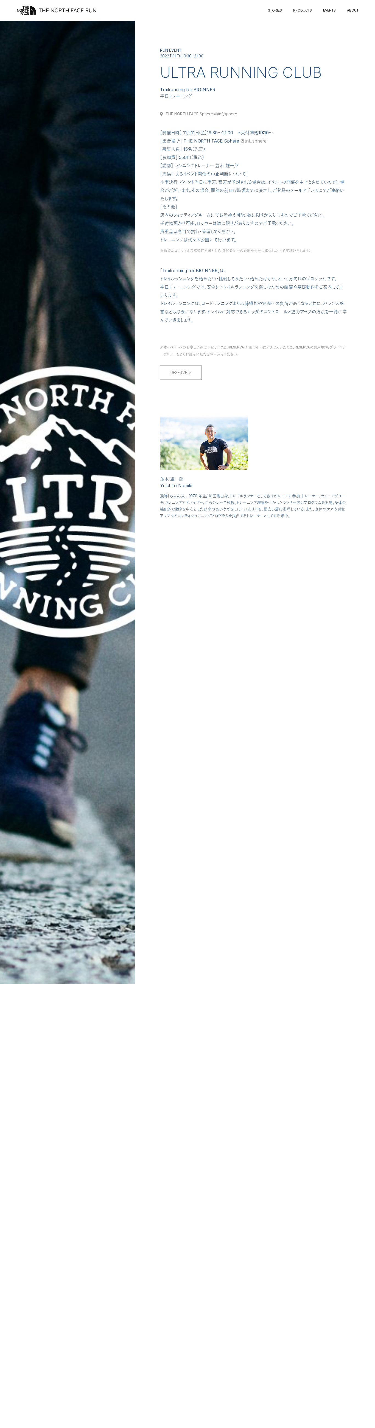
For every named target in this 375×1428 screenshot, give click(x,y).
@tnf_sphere (253, 141)
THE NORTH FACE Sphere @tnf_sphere (201, 114)
